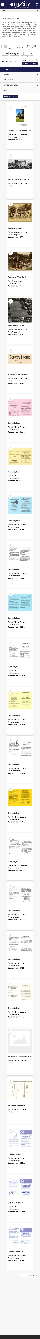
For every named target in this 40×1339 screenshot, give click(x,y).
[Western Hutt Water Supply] (20, 261)
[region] (20, 83)
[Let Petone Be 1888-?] (20, 1139)
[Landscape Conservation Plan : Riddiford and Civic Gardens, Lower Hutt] (20, 115)
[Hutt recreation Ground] (20, 310)
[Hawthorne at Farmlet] (20, 213)
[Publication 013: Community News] (20, 1041)
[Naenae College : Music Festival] (20, 164)
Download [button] (11, 46)
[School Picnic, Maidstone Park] (20, 359)
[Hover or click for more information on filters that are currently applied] (37, 60)
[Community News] (20, 408)
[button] (20, 47)
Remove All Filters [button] (29, 64)
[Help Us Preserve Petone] (20, 1090)
